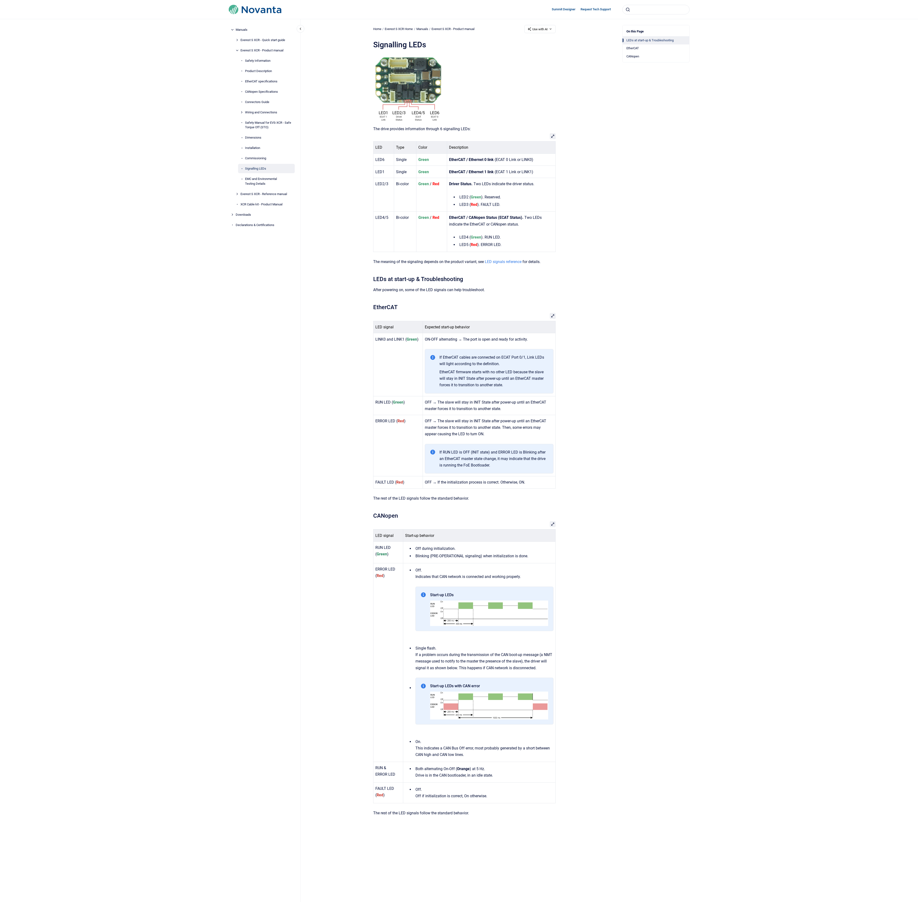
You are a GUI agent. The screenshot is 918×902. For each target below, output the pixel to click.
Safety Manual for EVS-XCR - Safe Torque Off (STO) (268, 125)
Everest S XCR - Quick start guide (262, 40)
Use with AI (540, 29)
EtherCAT (632, 48)
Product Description (258, 71)
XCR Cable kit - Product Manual (261, 204)
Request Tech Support (596, 9)
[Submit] (628, 9)
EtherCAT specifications (261, 81)
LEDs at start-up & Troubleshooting (650, 40)
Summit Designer (564, 9)
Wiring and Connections (261, 112)
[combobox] (656, 9)
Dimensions (253, 137)
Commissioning (255, 158)
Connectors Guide (257, 102)
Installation (252, 148)
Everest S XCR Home (399, 29)
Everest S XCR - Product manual (261, 50)
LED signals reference (503, 261)
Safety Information (257, 60)
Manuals (241, 29)
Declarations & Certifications (255, 225)
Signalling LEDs (255, 168)
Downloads (243, 214)
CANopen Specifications (261, 91)
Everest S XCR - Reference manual (263, 194)
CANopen (632, 56)
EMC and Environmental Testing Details (261, 181)
